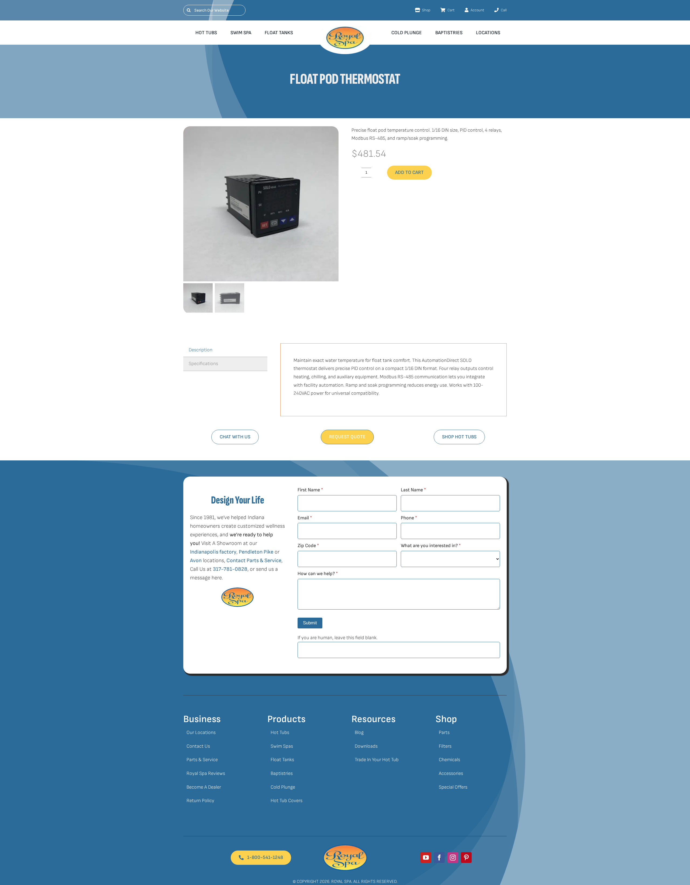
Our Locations (201, 732)
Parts (444, 732)
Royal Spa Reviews (206, 773)
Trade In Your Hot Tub (377, 759)
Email (305, 518)
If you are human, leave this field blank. (338, 638)
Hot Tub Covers (286, 800)
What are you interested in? (431, 545)
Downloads (366, 746)
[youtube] (425, 857)
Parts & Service (202, 759)
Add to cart (409, 172)
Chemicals (449, 759)
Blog (359, 732)
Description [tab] (200, 350)
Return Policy (200, 800)
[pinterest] (466, 857)
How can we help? (318, 573)
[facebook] (439, 857)
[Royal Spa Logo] (345, 846)
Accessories (451, 773)
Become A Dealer (204, 787)
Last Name (413, 490)
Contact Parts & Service (253, 560)
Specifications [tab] (203, 363)
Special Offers (453, 787)
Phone (409, 518)
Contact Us (198, 746)
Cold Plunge (283, 787)
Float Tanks (282, 759)
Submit (310, 622)
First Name (310, 490)
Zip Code (308, 545)
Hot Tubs (280, 732)
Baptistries (282, 773)
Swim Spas (282, 746)
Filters (445, 746)
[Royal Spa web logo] (345, 28)
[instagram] (452, 857)
